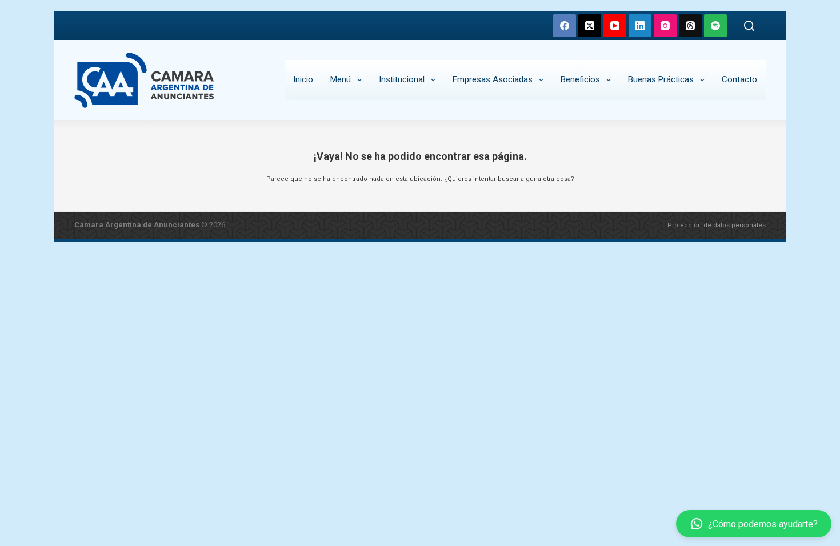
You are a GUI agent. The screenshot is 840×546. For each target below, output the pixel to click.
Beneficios (580, 79)
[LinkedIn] (640, 25)
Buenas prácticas (661, 79)
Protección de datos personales (716, 225)
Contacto (739, 79)
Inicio (303, 79)
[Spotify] (715, 25)
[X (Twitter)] (589, 25)
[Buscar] (749, 26)
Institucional (402, 79)
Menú (340, 79)
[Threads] (690, 25)
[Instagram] (665, 25)
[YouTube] (614, 25)
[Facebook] (564, 25)
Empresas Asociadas (493, 79)
